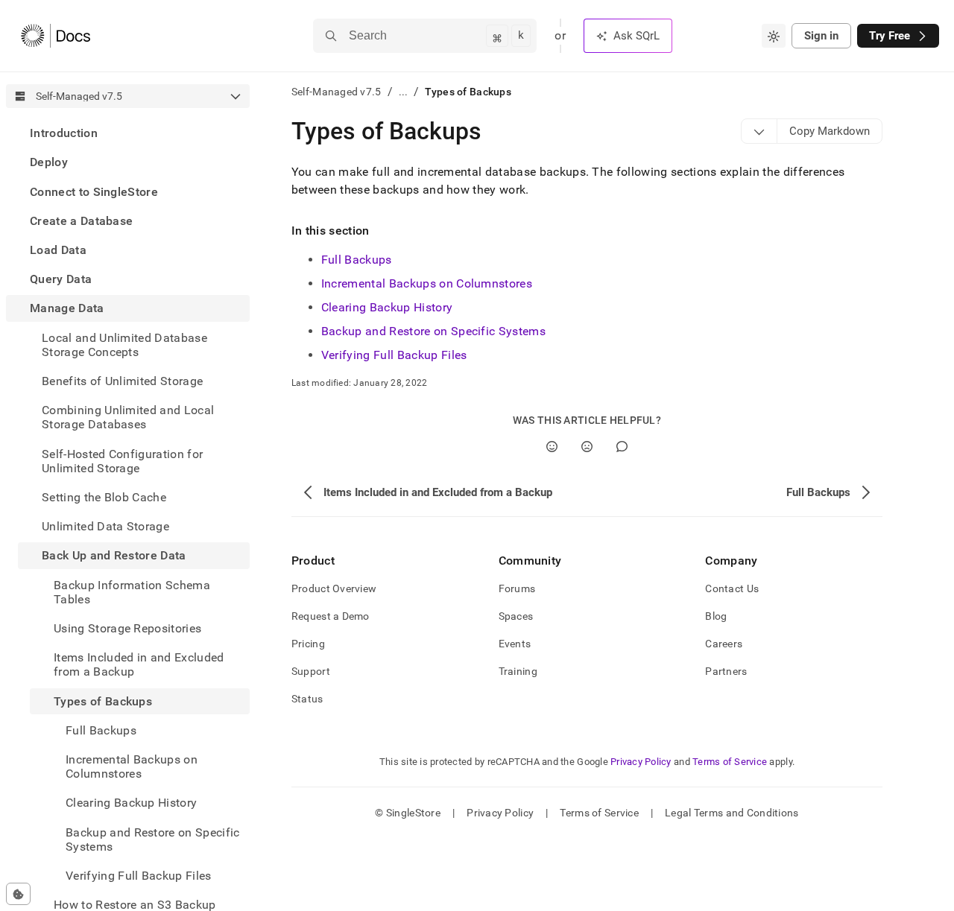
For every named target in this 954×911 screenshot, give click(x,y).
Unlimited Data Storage (105, 526)
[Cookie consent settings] (18, 894)
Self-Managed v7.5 (336, 92)
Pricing (308, 644)
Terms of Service (729, 761)
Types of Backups (103, 700)
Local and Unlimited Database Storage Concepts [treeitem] (124, 344)
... (403, 92)
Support (310, 671)
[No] (586, 447)
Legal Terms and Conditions (731, 813)
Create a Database (81, 221)
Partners (726, 671)
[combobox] (774, 36)
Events (515, 644)
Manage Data (67, 308)
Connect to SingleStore (94, 191)
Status (307, 699)
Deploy (49, 162)
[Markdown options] (759, 131)
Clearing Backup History (386, 307)
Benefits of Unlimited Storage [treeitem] (122, 381)
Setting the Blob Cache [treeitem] (104, 497)
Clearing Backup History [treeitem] (131, 803)
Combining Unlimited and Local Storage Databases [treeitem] (128, 417)
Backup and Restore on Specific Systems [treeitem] (153, 839)
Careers (723, 644)
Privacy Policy (641, 761)
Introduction (64, 133)
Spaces (516, 616)
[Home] (55, 36)
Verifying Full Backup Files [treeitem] (139, 876)
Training (518, 671)
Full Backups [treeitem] (101, 730)
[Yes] (551, 447)
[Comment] (621, 447)
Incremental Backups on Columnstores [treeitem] (132, 766)
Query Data (61, 279)
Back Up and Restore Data (114, 555)
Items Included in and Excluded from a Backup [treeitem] (139, 664)
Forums (517, 588)
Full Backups (356, 260)
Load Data (58, 250)
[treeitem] (128, 133)
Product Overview (333, 588)
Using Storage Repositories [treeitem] (127, 628)
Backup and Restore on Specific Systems (433, 331)
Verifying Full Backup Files (394, 355)
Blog (716, 616)
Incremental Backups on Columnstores (426, 283)
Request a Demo (330, 616)
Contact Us (732, 588)
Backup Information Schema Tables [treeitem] (132, 591)
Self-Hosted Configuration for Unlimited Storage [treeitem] (122, 460)
